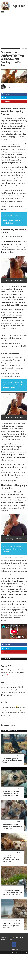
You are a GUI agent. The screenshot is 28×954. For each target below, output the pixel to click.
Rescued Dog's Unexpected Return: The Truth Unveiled (13, 549)
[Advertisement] (14, 30)
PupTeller (18, 6)
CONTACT (9, 939)
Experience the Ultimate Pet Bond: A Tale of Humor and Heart (13, 385)
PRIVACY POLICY (20, 937)
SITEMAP (3, 939)
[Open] (2, 11)
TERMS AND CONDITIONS (7, 937)
